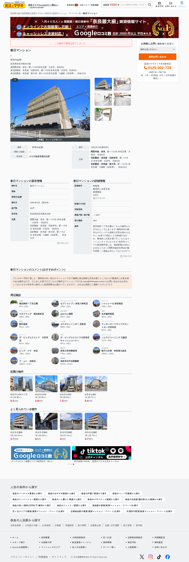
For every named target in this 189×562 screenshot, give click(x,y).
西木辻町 (27, 64)
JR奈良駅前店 (78, 537)
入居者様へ (133, 547)
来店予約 (132, 542)
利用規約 (43, 557)
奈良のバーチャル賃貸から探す (27, 493)
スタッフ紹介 (18, 542)
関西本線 (95, 151)
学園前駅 (69, 525)
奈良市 (20, 64)
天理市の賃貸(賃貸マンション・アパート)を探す (149, 511)
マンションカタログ (50, 547)
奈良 (103, 151)
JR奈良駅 (46, 525)
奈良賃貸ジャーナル (81, 542)
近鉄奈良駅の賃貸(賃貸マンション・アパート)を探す (96, 511)
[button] (68, 464)
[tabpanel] (113, 99)
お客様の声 (46, 542)
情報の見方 (64, 243)
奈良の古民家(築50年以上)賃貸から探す (144, 499)
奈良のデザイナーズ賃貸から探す (103, 499)
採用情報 (107, 542)
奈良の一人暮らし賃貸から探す (67, 499)
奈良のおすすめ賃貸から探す (61, 493)
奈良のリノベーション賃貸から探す (29, 499)
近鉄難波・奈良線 (99, 158)
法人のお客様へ (79, 547)
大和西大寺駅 (31, 525)
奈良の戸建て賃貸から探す (94, 493)
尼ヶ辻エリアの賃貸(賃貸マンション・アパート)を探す (39, 511)
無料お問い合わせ (157, 56)
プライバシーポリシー (22, 557)
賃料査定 (158, 542)
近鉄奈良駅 (15, 525)
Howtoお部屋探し (20, 547)
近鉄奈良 (113, 158)
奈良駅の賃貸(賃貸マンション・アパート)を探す (115, 505)
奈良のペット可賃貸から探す (126, 493)
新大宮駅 (127, 525)
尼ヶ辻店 (107, 537)
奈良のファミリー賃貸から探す (72, 505)
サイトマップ (59, 557)
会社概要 (45, 537)
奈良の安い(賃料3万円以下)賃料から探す (32, 505)
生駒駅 (58, 525)
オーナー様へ (109, 547)
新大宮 (112, 164)
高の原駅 (82, 525)
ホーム (15, 537)
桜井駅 (139, 525)
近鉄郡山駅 (95, 525)
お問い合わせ (160, 547)
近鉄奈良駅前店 (135, 537)
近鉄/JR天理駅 (112, 525)
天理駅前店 (159, 537)
